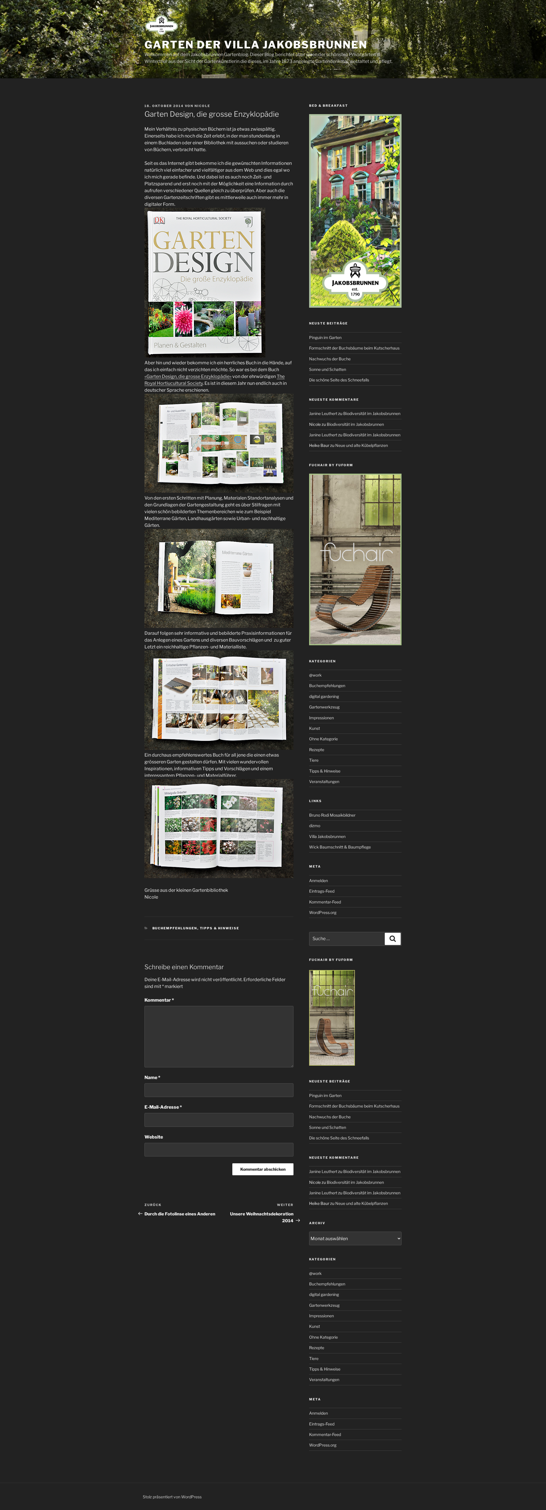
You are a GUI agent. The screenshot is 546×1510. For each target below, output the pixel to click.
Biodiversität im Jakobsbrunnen (371, 413)
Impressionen (321, 717)
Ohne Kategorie (323, 738)
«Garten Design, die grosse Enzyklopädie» (187, 376)
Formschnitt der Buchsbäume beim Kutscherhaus (354, 348)
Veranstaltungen (324, 781)
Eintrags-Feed (321, 891)
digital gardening (324, 696)
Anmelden (318, 880)
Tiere (313, 760)
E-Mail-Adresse (163, 1107)
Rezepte (316, 749)
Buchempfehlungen (174, 928)
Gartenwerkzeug (324, 706)
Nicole (202, 106)
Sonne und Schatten (327, 369)
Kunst (314, 728)
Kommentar (159, 1000)
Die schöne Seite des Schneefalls (339, 379)
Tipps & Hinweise (219, 928)
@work (315, 675)
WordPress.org (322, 912)
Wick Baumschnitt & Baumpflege (340, 847)
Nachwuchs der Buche (330, 358)
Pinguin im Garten (325, 337)
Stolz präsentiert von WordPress (172, 1496)
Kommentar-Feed (325, 901)
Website (153, 1137)
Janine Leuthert (323, 413)
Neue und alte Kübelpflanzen (361, 445)
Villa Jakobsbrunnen (327, 836)
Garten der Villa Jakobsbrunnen (255, 44)
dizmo (314, 825)
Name (152, 1077)
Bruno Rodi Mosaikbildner (332, 815)
